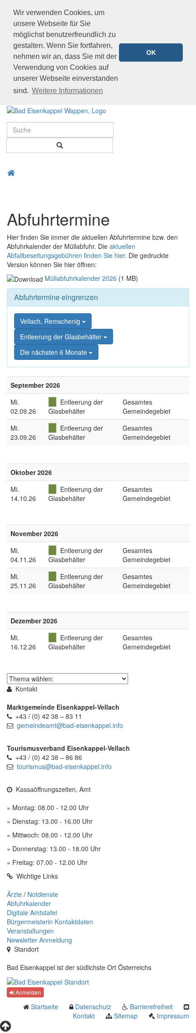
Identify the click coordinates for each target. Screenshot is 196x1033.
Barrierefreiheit (151, 1006)
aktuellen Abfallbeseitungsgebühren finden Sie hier (71, 251)
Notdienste (42, 894)
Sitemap (126, 1015)
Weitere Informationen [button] (67, 91)
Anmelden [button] (27, 992)
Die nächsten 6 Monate (54, 352)
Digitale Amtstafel (32, 912)
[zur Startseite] (56, 109)
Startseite (44, 1006)
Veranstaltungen (30, 930)
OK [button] (151, 52)
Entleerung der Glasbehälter (61, 336)
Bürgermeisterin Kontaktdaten (50, 921)
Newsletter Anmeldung (39, 939)
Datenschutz (93, 1006)
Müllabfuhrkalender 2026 (81, 278)
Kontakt (84, 1015)
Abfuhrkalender (29, 903)
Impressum (173, 1015)
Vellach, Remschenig (51, 321)
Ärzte (14, 894)
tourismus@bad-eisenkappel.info (64, 766)
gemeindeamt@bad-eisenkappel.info (70, 725)
